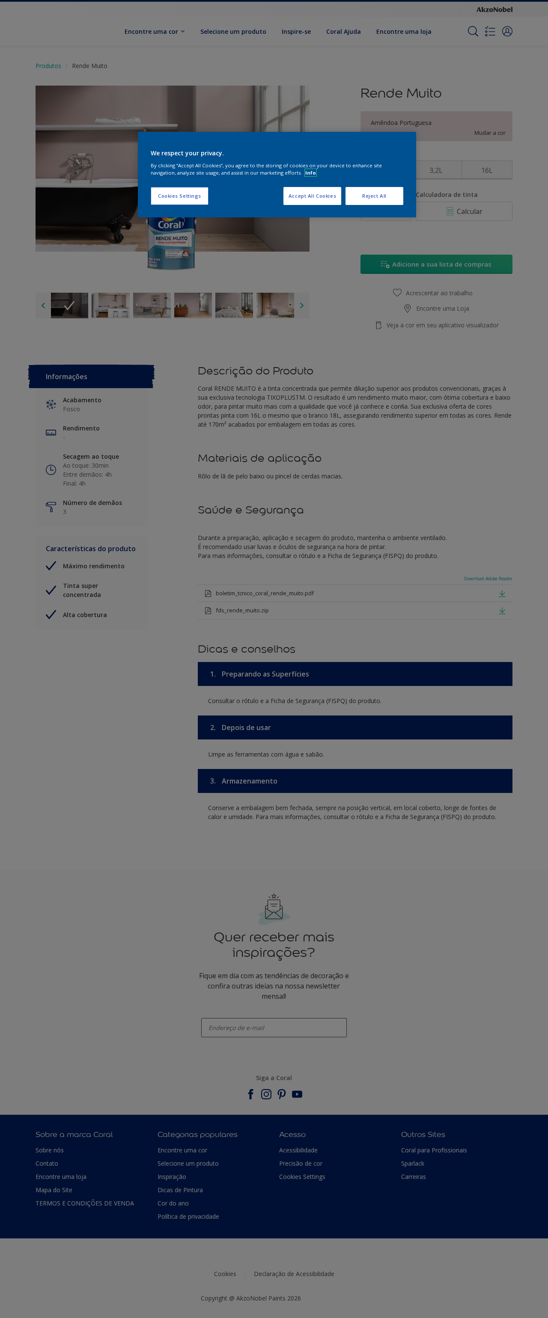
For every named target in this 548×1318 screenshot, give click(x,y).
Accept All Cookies (312, 196)
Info (310, 172)
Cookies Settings (179, 196)
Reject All (374, 196)
